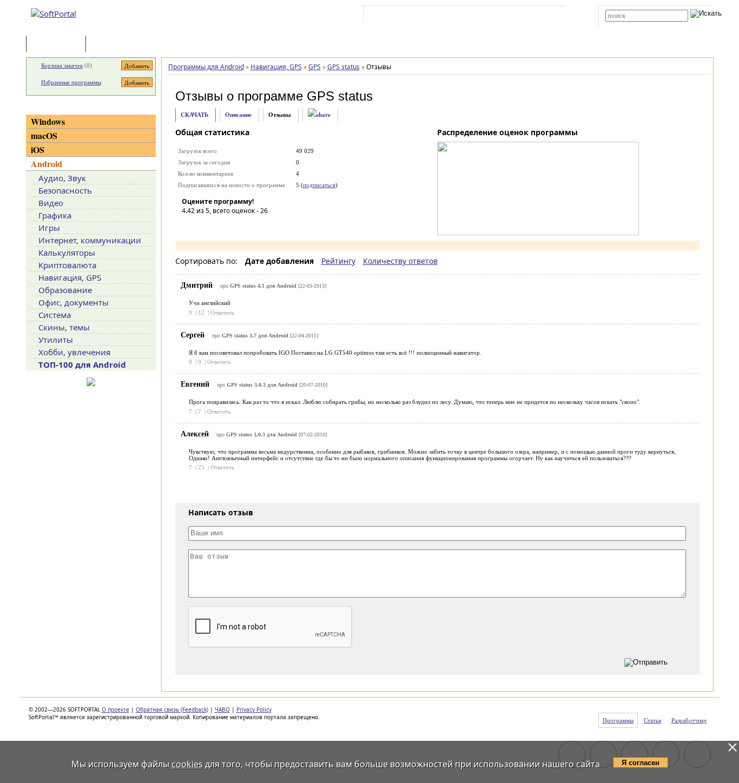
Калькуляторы (66, 252)
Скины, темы (64, 327)
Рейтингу (338, 261)
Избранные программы (71, 82)
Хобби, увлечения (74, 352)
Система (54, 314)
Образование (65, 289)
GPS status (340, 96)
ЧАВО (222, 709)
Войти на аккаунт (398, 15)
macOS (44, 135)
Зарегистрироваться (459, 15)
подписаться (319, 185)
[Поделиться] (319, 115)
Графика (54, 215)
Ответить (222, 312)
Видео (50, 202)
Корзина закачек (62, 65)
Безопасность (65, 190)
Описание (238, 114)
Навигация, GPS (69, 277)
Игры (49, 227)
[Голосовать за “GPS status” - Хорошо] (238, 226)
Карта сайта (515, 15)
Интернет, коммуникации (89, 240)
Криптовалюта (67, 265)
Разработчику (689, 720)
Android (46, 163)
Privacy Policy (254, 709)
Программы (58, 44)
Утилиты (55, 339)
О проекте (115, 709)
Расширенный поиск (635, 25)
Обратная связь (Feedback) (172, 709)
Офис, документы (73, 302)
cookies (187, 764)
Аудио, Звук (62, 177)
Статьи (112, 44)
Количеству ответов (400, 261)
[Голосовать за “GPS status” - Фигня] (190, 226)
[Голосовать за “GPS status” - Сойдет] (222, 226)
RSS (548, 15)
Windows (48, 121)
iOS (37, 149)
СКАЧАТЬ (194, 114)
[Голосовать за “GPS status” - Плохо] (206, 226)
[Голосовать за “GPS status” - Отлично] (255, 226)
